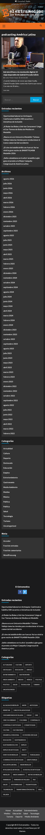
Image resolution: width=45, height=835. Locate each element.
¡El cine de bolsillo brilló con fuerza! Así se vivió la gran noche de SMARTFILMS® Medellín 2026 (21, 150)
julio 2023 (7, 353)
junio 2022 (7, 414)
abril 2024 (7, 311)
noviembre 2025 (10, 221)
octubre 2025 (9, 226)
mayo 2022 (7, 419)
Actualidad (7, 66)
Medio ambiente (19, 774)
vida (40, 789)
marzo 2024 (8, 315)
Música (6, 497)
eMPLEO (24, 745)
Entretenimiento (10, 477)
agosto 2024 (8, 292)
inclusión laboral (10, 764)
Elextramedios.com (10, 745)
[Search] (40, 26)
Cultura (15, 66)
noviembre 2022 (10, 391)
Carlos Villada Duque (22, 710)
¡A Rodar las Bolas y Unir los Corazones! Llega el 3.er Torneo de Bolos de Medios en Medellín (22, 129)
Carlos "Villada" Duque (11, 78)
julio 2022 (7, 410)
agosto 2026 (8, 179)
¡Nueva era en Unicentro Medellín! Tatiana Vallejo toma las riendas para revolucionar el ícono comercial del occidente (21, 140)
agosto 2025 (8, 235)
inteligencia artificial (11, 769)
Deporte (7, 458)
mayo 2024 (7, 306)
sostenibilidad (16, 784)
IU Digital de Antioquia (31, 769)
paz (34, 779)
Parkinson (7, 779)
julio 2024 (7, 297)
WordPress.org (9, 555)
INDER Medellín (25, 764)
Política (6, 506)
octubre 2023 (9, 339)
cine (36, 715)
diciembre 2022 (9, 386)
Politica (6, 502)
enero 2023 (8, 381)
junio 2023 (7, 358)
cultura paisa (18, 730)
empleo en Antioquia (11, 750)
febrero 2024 (9, 320)
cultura (6, 730)
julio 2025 (7, 240)
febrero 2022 (9, 433)
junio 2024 (7, 301)
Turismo (6, 521)
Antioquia (34, 705)
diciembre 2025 (9, 216)
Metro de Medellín (35, 774)
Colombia (23, 720)
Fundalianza (35, 755)
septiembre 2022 (10, 400)
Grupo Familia (32, 760)
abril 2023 (7, 367)
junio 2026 (7, 188)
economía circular (30, 735)
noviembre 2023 (10, 334)
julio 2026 (7, 183)
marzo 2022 (8, 429)
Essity (24, 750)
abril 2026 (7, 198)
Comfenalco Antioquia (12, 725)
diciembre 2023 (9, 330)
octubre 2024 (9, 282)
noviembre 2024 (10, 278)
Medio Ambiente (10, 487)
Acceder (7, 541)
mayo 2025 (7, 249)
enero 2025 (8, 268)
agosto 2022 (8, 405)
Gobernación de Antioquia (13, 760)
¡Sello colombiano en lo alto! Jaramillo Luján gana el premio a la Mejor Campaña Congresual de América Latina (21, 161)
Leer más (6, 90)
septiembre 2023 (10, 344)
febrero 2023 (9, 377)
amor (24, 705)
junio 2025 (7, 245)
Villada (6, 794)
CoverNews (29, 828)
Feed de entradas (10, 546)
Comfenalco (35, 720)
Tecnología (8, 516)
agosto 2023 (8, 348)
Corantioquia (29, 725)
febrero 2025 (9, 264)
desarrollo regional (11, 735)
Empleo (6, 473)
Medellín (6, 774)
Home (8, 810)
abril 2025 (7, 254)
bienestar (6, 710)
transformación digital (25, 789)
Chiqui (29, 715)
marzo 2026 (8, 202)
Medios (22, 66)
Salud (5, 511)
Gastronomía (8, 482)
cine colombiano (9, 720)
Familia (24, 755)
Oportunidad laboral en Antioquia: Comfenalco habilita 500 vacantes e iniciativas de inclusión (18, 119)
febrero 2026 (9, 207)
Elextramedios (20, 740)
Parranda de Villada (22, 779)
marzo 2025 (8, 259)
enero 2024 (8, 325)
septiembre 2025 (10, 231)
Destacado (7, 463)
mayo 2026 (7, 193)
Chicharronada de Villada (13, 715)
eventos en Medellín (10, 755)
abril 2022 (7, 424)
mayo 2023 (7, 363)
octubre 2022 (9, 396)
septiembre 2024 (10, 287)
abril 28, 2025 (24, 78)
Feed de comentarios (12, 550)
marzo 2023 (8, 372)
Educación (7, 468)
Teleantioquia (31, 784)
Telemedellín (8, 789)
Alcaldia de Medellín (11, 705)
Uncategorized (9, 526)
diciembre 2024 (9, 273)
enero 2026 (8, 212)
